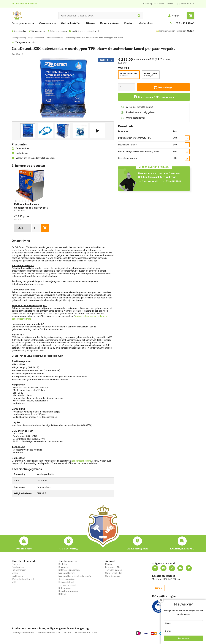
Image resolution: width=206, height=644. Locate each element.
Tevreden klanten (113, 570)
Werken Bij (147, 4)
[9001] (158, 606)
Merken (109, 564)
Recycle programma (68, 591)
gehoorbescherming (81, 461)
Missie (15, 573)
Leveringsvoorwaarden (23, 632)
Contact (129, 23)
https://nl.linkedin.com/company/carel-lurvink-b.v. (155, 568)
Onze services (47, 23)
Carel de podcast (113, 576)
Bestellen (63, 564)
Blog (189, 568)
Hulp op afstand (66, 582)
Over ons (16, 564)
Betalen (62, 594)
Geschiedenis (18, 567)
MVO (14, 582)
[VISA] (146, 633)
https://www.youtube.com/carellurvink (180, 568)
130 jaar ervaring (38, 31)
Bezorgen (63, 567)
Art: (19, 210)
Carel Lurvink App (67, 579)
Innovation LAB (112, 567)
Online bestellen (71, 23)
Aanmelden (183, 638)
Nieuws (90, 23)
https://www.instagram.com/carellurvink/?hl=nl (172, 568)
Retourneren (65, 588)
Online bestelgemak (58, 31)
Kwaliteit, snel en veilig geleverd (85, 31)
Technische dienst (67, 585)
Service (170, 4)
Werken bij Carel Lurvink (23, 579)
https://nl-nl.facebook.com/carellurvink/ (163, 568)
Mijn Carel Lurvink (67, 573)
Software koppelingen (69, 570)
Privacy (67, 632)
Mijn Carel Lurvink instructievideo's (75, 576)
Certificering (17, 576)
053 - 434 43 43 (185, 23)
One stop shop (20, 31)
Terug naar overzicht (25, 42)
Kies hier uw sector (26, 3)
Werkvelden (145, 23)
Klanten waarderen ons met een (172, 31)
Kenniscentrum (109, 23)
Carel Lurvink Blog (113, 573)
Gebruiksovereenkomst (49, 632)
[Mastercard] (154, 633)
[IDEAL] (138, 633)
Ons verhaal (159, 4)
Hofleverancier (19, 570)
